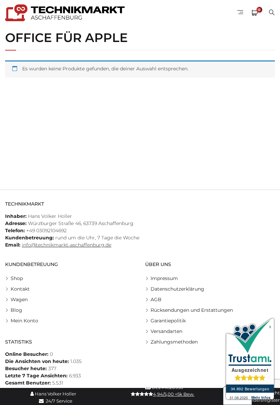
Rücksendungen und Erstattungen (192, 310)
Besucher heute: (26, 368)
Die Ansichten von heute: (37, 361)
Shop (17, 278)
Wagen (19, 299)
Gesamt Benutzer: (28, 383)
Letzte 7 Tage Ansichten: (37, 376)
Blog (16, 310)
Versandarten (166, 331)
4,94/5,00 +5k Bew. (173, 394)
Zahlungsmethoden (174, 342)
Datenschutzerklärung (177, 289)
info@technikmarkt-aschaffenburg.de (66, 245)
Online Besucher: (27, 354)
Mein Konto (24, 321)
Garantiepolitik (168, 321)
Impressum (164, 278)
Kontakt (20, 289)
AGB (156, 299)
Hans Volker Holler (55, 393)
